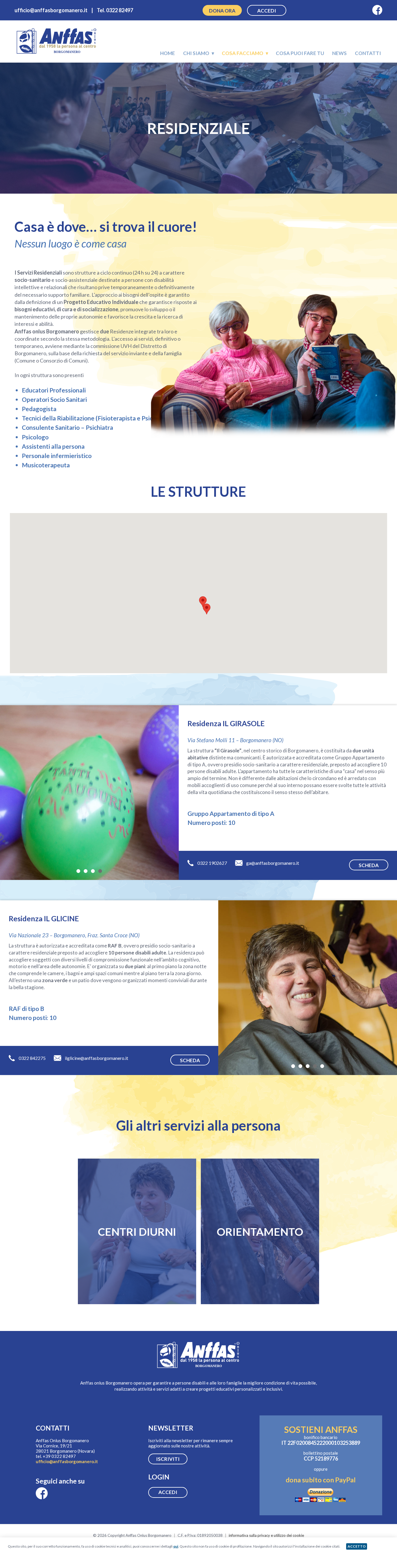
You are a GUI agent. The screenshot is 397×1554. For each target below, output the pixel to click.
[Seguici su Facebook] (377, 10)
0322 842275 (32, 1058)
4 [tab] (100, 870)
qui (175, 1546)
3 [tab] (93, 870)
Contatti (368, 53)
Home (167, 53)
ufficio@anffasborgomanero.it (67, 1461)
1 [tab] (78, 870)
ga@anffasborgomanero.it (272, 863)
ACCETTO (357, 1546)
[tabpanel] (89, 792)
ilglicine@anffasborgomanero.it (96, 1058)
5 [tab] (322, 1065)
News (339, 53)
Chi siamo (196, 53)
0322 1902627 (212, 863)
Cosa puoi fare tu (300, 53)
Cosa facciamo (242, 53)
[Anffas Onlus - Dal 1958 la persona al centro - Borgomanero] (57, 53)
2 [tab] (85, 870)
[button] (206, 609)
